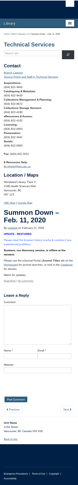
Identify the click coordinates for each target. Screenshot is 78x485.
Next (66, 409)
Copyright (54, 473)
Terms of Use (38, 473)
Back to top (11, 439)
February (21, 34)
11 (28, 34)
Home (6, 34)
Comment (10, 302)
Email (41, 350)
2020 (13, 34)
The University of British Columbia (28, 8)
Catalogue (66, 264)
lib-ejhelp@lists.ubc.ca (17, 166)
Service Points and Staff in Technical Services (31, 76)
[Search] (68, 54)
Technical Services (29, 44)
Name (8, 350)
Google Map (25, 202)
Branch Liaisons (13, 72)
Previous (14, 409)
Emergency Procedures (16, 473)
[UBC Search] (70, 5)
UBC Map (9, 202)
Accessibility (10, 478)
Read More (10, 281)
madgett (12, 227)
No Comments (26, 281)
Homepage (10, 264)
